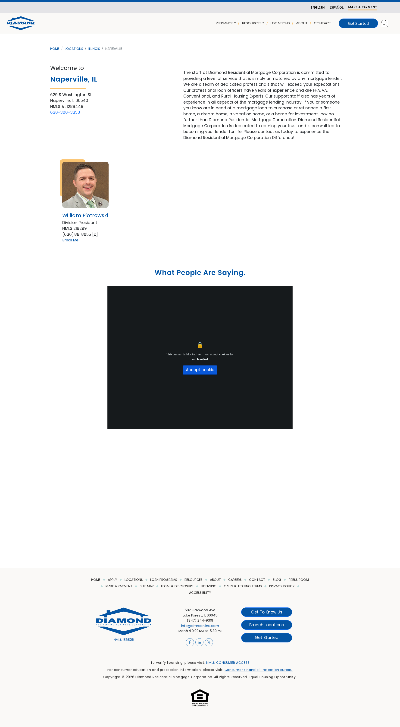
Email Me (70, 240)
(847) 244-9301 (200, 620)
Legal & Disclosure (177, 586)
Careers (235, 579)
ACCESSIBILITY (200, 592)
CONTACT (322, 23)
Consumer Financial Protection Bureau (259, 669)
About (216, 579)
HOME (96, 579)
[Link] (20, 22)
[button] (384, 23)
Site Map (147, 586)
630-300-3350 (65, 112)
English (318, 7)
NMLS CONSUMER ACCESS (228, 662)
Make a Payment (119, 586)
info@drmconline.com (200, 625)
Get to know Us (266, 612)
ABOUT (302, 23)
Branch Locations (266, 625)
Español (336, 7)
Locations (134, 579)
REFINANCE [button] (224, 23)
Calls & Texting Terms (243, 586)
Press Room (299, 579)
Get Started (358, 23)
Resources (193, 579)
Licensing (209, 586)
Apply (113, 579)
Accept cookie (200, 370)
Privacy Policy (282, 586)
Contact (257, 579)
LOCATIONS (280, 23)
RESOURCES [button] (252, 23)
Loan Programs (164, 579)
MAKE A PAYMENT (362, 7)
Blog (277, 579)
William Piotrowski (85, 215)
